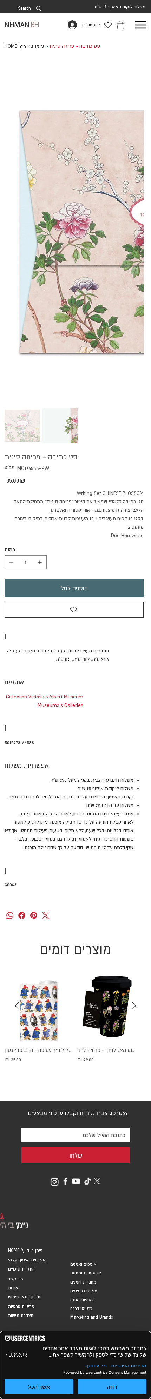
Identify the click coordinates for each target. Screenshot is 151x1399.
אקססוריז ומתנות (85, 1273)
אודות (13, 1287)
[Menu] (140, 25)
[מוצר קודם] (134, 1006)
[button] (120, 25)
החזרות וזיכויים (21, 1269)
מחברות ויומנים (83, 1282)
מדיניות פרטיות (21, 1306)
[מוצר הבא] (17, 1006)
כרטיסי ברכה (81, 1308)
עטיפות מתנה (82, 1299)
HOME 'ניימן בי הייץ (25, 1250)
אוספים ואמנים (83, 1264)
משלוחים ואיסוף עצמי (27, 1260)
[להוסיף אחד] (40, 562)
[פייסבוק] (22, 915)
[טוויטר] (45, 915)
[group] (75, 1031)
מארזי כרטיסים (83, 1290)
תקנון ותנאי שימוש (24, 1296)
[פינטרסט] (33, 915)
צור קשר (16, 1278)
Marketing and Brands (91, 1317)
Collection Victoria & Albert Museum (44, 697)
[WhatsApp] (10, 915)
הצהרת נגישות (20, 1315)
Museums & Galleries (60, 705)
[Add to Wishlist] (74, 610)
